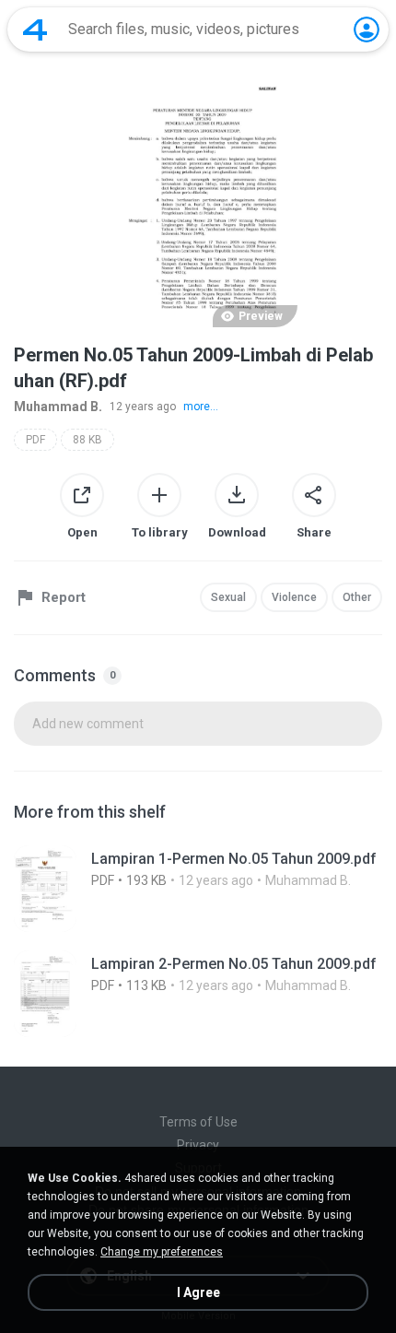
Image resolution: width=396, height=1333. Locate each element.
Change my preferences (161, 1251)
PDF (35, 439)
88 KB (87, 439)
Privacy (198, 1145)
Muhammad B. (58, 406)
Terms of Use (198, 1122)
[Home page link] (35, 29)
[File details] (198, 888)
